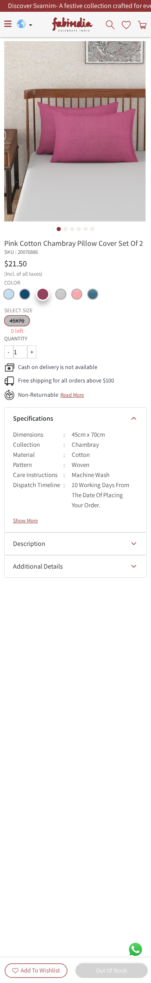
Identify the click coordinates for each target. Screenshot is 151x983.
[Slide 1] (59, 229)
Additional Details (38, 566)
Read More (72, 394)
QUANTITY (15, 338)
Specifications (33, 418)
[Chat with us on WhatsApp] (135, 949)
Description (29, 543)
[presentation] (111, 24)
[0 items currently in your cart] (141, 24)
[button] (8, 294)
